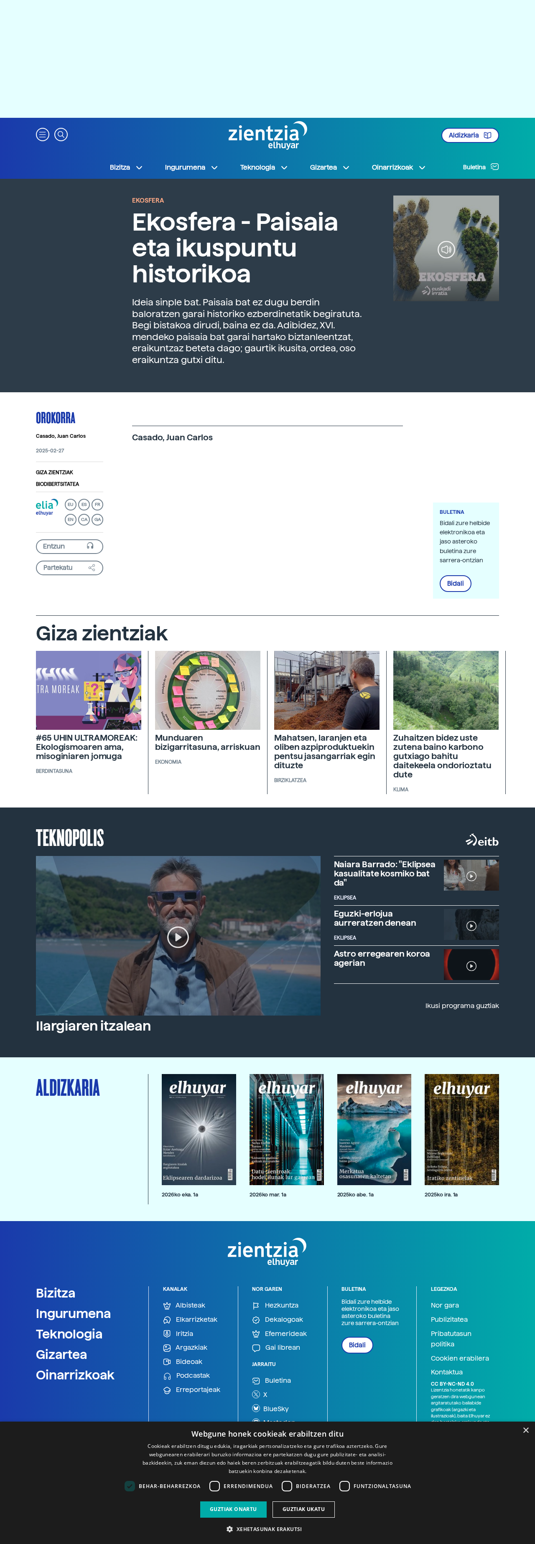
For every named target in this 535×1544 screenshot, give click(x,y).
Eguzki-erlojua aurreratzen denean (375, 918)
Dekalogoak (283, 1319)
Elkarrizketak (195, 1319)
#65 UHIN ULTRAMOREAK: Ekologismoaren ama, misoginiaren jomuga (87, 747)
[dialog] (267, 1483)
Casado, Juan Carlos (61, 436)
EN (71, 519)
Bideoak (188, 1362)
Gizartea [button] (323, 167)
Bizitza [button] (120, 167)
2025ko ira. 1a (441, 1194)
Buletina (475, 167)
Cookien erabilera (460, 1358)
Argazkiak (190, 1347)
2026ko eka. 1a (180, 1194)
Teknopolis (70, 837)
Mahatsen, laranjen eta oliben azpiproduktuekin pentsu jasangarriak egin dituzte (324, 751)
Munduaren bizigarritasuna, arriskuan (207, 742)
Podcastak (192, 1375)
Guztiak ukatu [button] (304, 1509)
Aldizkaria (464, 135)
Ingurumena (73, 1313)
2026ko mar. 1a (268, 1194)
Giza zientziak (54, 472)
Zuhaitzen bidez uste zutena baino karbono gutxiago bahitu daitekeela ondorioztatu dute (442, 756)
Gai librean (282, 1347)
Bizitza (56, 1292)
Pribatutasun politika (451, 1339)
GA (97, 519)
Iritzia (183, 1334)
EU (71, 504)
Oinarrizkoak (75, 1374)
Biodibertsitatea (57, 484)
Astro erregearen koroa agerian (382, 958)
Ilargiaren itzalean (93, 1026)
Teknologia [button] (257, 167)
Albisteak (189, 1305)
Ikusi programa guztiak (462, 1006)
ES (84, 504)
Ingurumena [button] (185, 167)
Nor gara (445, 1305)
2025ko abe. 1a (355, 1194)
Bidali (455, 583)
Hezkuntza (280, 1305)
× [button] (525, 1430)
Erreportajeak (197, 1390)
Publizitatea (449, 1319)
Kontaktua (447, 1372)
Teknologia (69, 1333)
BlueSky (275, 1409)
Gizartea (61, 1354)
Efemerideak (285, 1334)
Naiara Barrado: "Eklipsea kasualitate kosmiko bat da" (385, 873)
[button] (42, 134)
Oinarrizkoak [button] (392, 167)
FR (97, 504)
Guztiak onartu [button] (233, 1509)
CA (84, 519)
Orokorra (55, 417)
